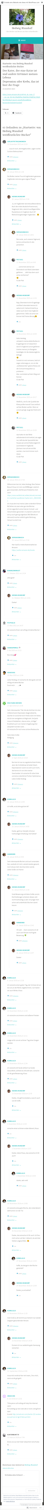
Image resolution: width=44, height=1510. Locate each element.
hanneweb (11, 854)
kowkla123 (11, 799)
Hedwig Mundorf (22, 28)
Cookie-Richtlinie (10, 1501)
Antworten (11, 161)
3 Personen (15, 743)
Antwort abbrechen (8, 1468)
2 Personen (15, 157)
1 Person (15, 184)
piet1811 (19, 260)
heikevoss (11, 673)
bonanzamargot (13, 571)
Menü (23, 40)
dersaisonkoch (13, 169)
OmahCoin (11, 1396)
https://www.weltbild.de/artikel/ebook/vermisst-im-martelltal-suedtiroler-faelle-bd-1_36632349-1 (24, 498)
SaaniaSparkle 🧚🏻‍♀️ (14, 648)
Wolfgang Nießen (14, 703)
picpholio (11, 623)
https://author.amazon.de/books (23, 550)
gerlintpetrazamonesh (16, 141)
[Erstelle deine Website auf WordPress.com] (22, 2)
